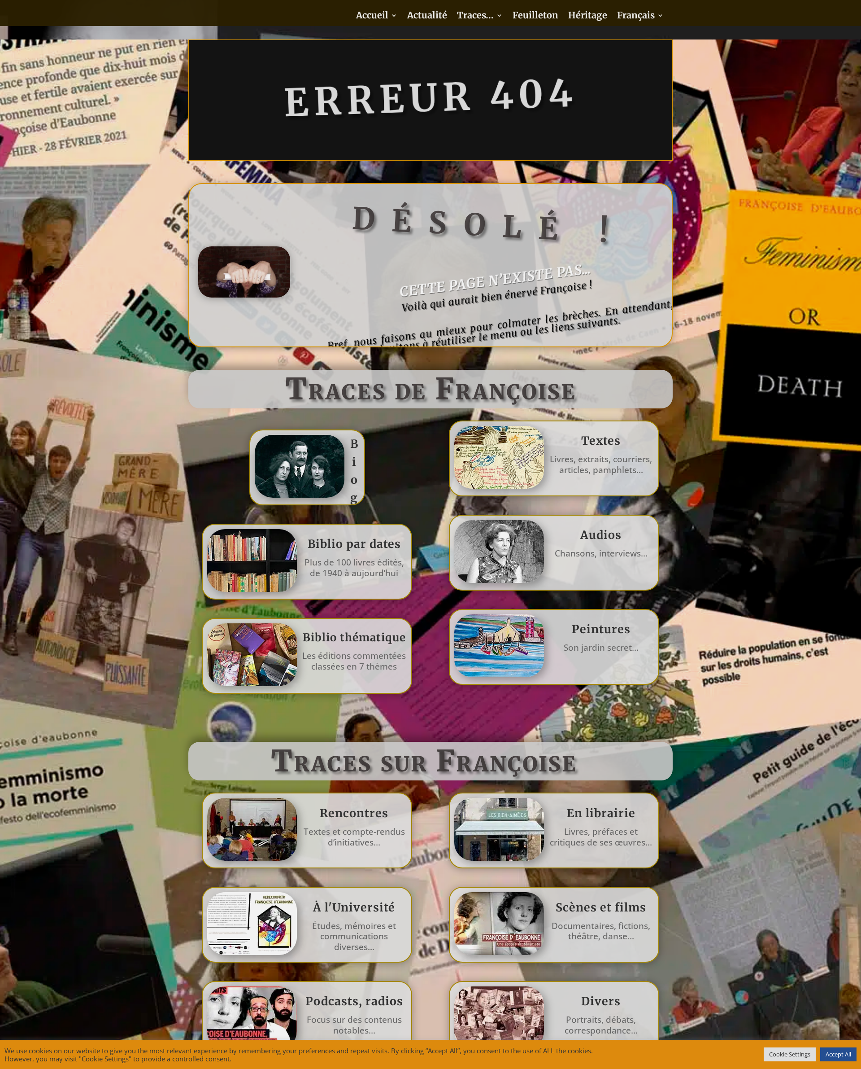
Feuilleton (535, 16)
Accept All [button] (838, 1054)
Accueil (372, 16)
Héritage (587, 16)
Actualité (427, 16)
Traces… (475, 16)
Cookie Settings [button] (789, 1054)
